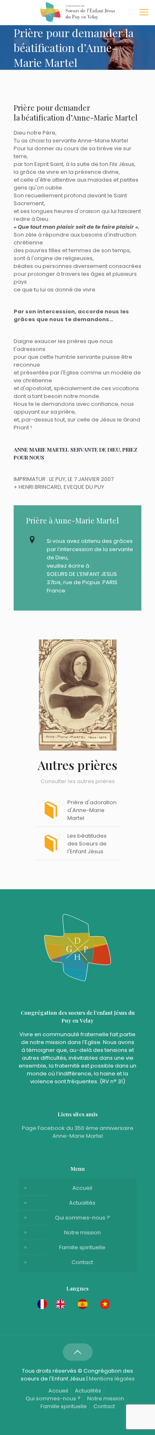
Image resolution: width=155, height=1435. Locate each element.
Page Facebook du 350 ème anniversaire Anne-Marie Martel (78, 1132)
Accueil (82, 1188)
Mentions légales (112, 1379)
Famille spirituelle (82, 1247)
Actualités (82, 1203)
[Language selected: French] (77, 1304)
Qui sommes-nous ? (82, 1218)
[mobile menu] (144, 12)
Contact (82, 1262)
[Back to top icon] (78, 1352)
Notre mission (82, 1232)
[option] (62, 1304)
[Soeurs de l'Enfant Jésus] (77, 12)
